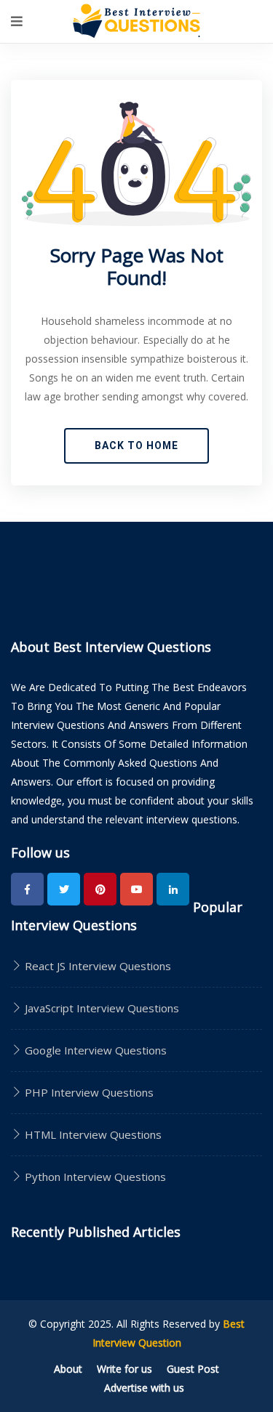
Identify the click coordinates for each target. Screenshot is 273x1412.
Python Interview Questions (94, 1176)
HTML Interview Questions (92, 1134)
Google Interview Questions (94, 1050)
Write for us (124, 1369)
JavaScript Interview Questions (100, 1008)
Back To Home (136, 445)
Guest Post (193, 1369)
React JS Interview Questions (96, 966)
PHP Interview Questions (88, 1092)
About (68, 1369)
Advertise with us (144, 1388)
